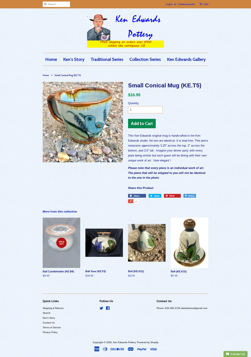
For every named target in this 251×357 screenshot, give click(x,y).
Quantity (133, 103)
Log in (169, 4)
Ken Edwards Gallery (186, 59)
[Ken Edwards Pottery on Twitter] (101, 308)
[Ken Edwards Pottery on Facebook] (108, 308)
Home (51, 59)
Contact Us (49, 322)
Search (46, 313)
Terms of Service (52, 327)
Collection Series (145, 59)
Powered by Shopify (147, 342)
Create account (186, 4)
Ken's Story (74, 59)
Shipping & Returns (53, 308)
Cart (206, 4)
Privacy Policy (50, 332)
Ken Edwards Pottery (124, 342)
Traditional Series (107, 59)
